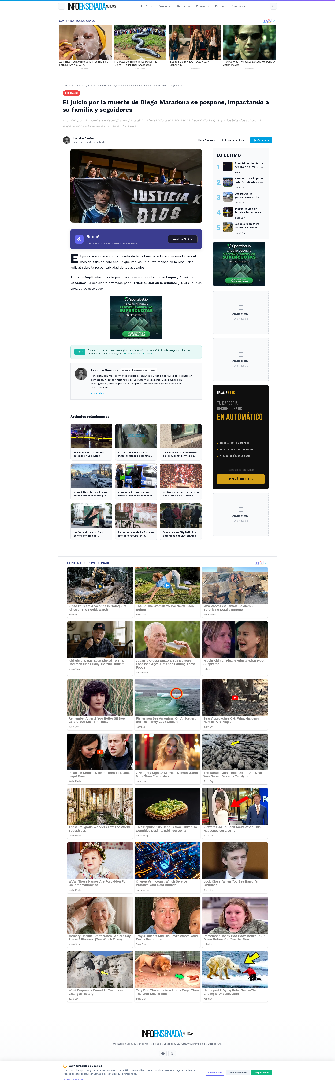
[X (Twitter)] (172, 1053)
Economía (238, 6)
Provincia (164, 6)
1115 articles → (99, 393)
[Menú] (61, 6)
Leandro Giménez (104, 370)
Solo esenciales (238, 1072)
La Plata (146, 6)
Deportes (183, 6)
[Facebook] (163, 1053)
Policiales (202, 6)
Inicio (65, 85)
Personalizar (215, 1072)
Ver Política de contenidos (138, 353)
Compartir (263, 140)
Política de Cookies (73, 1079)
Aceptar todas (261, 1072)
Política (220, 6)
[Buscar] (273, 6)
